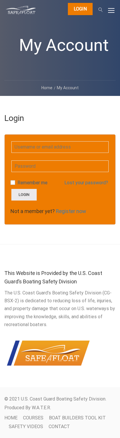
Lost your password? (86, 182)
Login (80, 9)
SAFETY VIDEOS (26, 426)
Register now (71, 211)
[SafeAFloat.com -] (20, 12)
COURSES (33, 418)
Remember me (31, 182)
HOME (10, 418)
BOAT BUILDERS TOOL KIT (77, 418)
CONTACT (59, 426)
